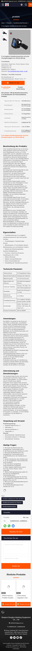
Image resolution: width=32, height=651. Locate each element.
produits (9, 23)
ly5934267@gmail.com (9, 1)
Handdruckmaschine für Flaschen (12, 502)
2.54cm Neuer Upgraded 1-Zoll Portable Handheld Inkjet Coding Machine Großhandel (23, 597)
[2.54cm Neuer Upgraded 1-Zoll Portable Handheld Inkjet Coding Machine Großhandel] (23, 587)
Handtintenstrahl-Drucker (20, 23)
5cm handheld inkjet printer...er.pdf (17, 71)
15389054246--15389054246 (16, 626)
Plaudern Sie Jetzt (16, 532)
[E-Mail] (13, 526)
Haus (2, 23)
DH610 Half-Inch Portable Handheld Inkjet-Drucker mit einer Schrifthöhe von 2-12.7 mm (8, 597)
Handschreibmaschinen (9, 506)
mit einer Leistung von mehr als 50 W (13, 498)
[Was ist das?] (9, 526)
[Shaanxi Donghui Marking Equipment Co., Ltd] (8, 5)
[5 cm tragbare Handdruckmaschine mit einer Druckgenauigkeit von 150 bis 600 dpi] (20, 42)
